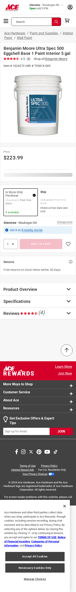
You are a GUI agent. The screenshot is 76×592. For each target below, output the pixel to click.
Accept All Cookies (35, 556)
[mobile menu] (6, 20)
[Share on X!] (31, 451)
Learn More (63, 367)
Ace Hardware (15, 33)
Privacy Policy (49, 465)
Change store (64, 222)
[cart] (68, 20)
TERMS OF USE (47, 537)
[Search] (56, 22)
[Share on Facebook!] (16, 451)
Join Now (65, 373)
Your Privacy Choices (35, 474)
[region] (35, 546)
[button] (38, 105)
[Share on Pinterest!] (39, 451)
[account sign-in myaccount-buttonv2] (70, 7)
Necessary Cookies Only (35, 567)
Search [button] (20, 21)
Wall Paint (24, 38)
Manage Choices (35, 579)
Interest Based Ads (22, 469)
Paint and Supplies (44, 33)
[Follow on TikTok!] (55, 451)
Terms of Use (28, 465)
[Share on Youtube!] (47, 451)
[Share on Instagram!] (23, 451)
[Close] (64, 506)
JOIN (61, 431)
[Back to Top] (67, 350)
